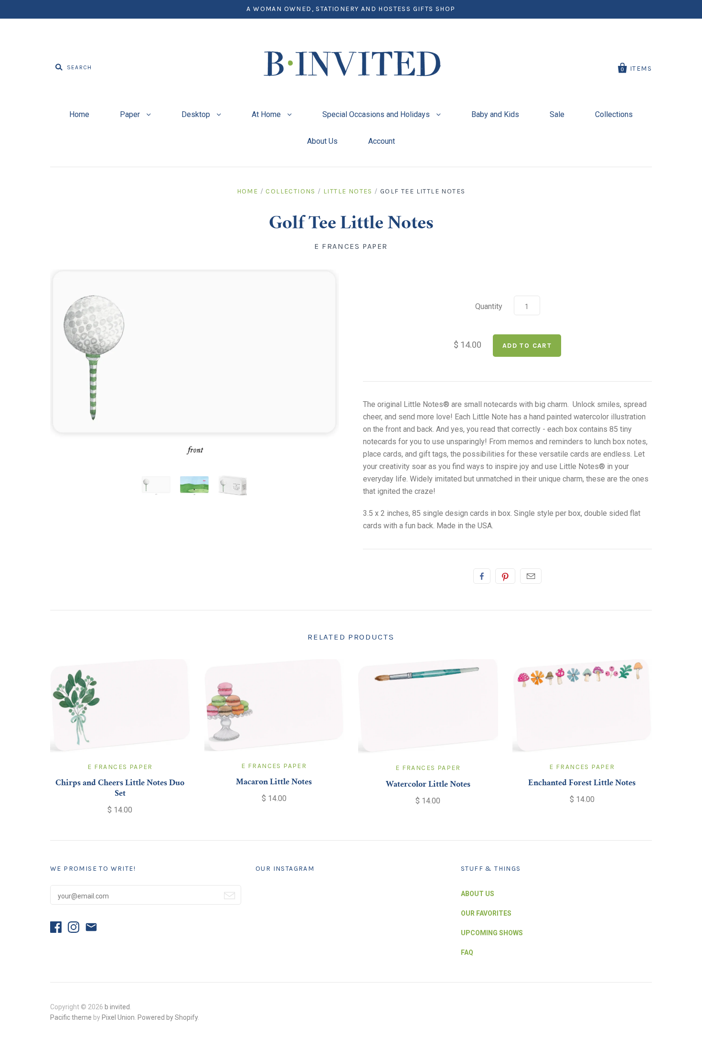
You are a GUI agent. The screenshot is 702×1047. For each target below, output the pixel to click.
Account (381, 141)
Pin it (505, 576)
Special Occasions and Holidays (377, 114)
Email (531, 576)
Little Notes (347, 191)
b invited (117, 1007)
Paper (131, 114)
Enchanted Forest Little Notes (582, 783)
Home (79, 114)
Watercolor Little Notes (428, 785)
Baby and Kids (495, 114)
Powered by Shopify (168, 1017)
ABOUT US (477, 893)
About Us (322, 141)
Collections (614, 114)
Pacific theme (71, 1017)
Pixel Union (118, 1017)
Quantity (488, 306)
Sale (557, 114)
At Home (267, 114)
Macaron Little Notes (274, 782)
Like (481, 576)
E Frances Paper (351, 246)
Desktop (196, 114)
